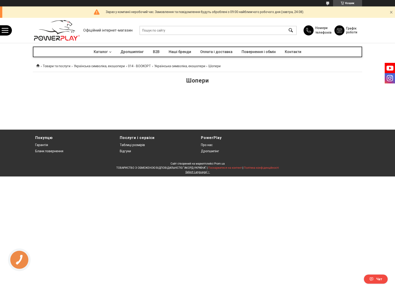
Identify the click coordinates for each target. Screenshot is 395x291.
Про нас (207, 145)
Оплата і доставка (216, 52)
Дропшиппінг (132, 52)
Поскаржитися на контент (225, 167)
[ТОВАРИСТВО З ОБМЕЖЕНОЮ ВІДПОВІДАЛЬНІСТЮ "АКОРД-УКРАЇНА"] (57, 30)
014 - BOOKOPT (139, 66)
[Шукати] (290, 30)
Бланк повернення (49, 151)
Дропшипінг (210, 151)
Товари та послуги (56, 66)
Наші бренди (180, 52)
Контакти (293, 52)
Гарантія (41, 145)
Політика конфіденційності (261, 167)
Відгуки (125, 151)
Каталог (101, 52)
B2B (156, 52)
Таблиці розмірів (132, 145)
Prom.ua (219, 163)
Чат (379, 279)
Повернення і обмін (259, 52)
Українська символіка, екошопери (99, 66)
